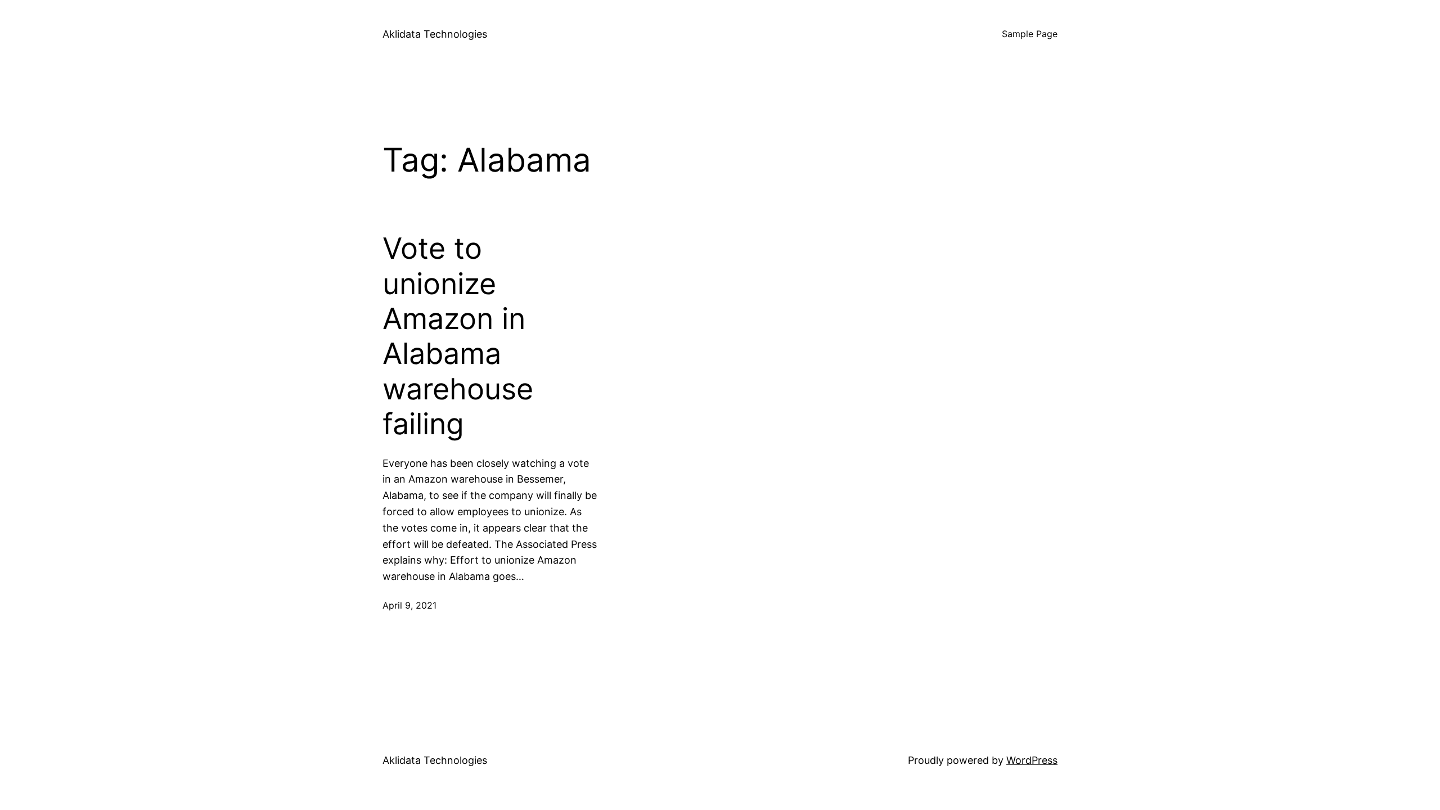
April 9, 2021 (409, 605)
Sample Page (1030, 33)
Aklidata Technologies (434, 34)
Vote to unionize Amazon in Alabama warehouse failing (457, 336)
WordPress (1032, 760)
